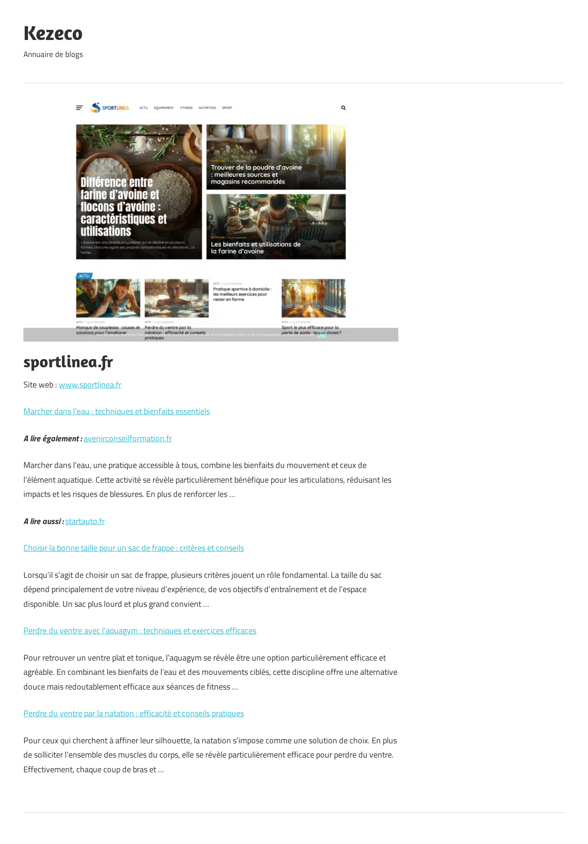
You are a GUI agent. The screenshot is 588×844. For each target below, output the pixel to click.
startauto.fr (85, 521)
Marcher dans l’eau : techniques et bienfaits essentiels (116, 411)
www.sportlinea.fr (90, 384)
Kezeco (53, 32)
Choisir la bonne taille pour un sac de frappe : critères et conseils (133, 548)
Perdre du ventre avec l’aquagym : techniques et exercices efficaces (139, 630)
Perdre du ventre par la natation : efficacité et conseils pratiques (133, 713)
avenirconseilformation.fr (128, 438)
